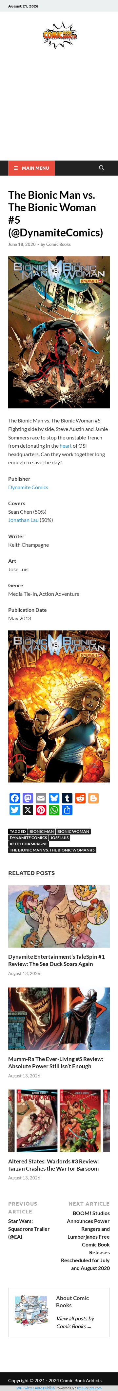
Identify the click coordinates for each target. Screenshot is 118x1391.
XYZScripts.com (89, 1388)
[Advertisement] (59, 114)
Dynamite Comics (28, 487)
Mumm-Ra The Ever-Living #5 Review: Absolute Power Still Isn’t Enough (55, 1063)
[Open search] (102, 168)
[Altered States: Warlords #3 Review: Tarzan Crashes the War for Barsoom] (59, 1123)
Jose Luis (59, 837)
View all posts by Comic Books (75, 1322)
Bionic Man (42, 831)
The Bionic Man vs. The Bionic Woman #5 (52, 850)
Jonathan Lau (23, 520)
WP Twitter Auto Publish (35, 1388)
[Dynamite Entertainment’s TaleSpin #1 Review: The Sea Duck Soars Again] (59, 918)
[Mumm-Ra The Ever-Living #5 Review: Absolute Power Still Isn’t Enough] (59, 1021)
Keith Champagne (29, 843)
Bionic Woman (73, 831)
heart (66, 445)
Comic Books (58, 244)
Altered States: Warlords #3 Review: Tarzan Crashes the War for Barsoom (53, 1165)
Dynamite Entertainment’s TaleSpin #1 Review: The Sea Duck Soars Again (56, 960)
